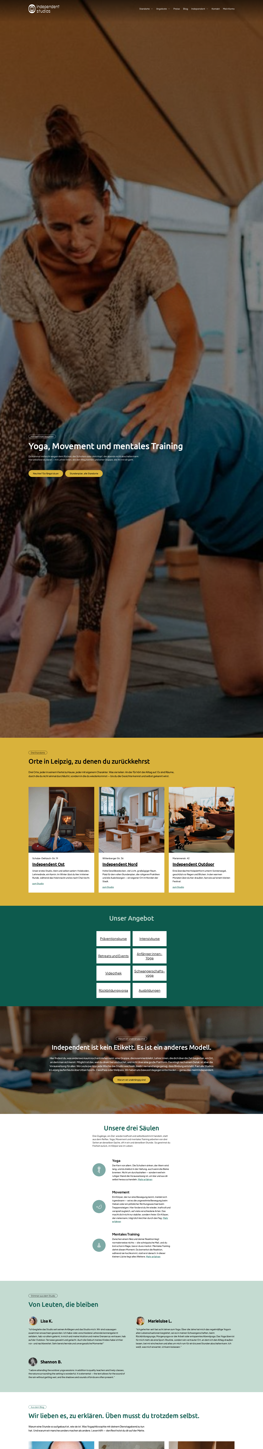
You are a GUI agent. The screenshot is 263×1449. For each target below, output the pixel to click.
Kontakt (216, 8)
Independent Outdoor (193, 864)
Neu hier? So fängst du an (45, 473)
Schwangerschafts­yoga (149, 973)
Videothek (113, 973)
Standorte (144, 8)
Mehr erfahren (145, 1179)
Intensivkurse (149, 938)
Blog (185, 8)
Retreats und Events (113, 956)
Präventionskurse (113, 938)
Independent (198, 8)
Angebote (161, 8)
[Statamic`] (44, 8)
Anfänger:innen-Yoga (149, 956)
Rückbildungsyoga (113, 990)
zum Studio (38, 883)
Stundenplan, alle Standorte (84, 473)
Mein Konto (229, 8)
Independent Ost (48, 864)
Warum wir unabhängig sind (131, 1079)
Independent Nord (120, 864)
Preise (176, 8)
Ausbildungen (149, 990)
